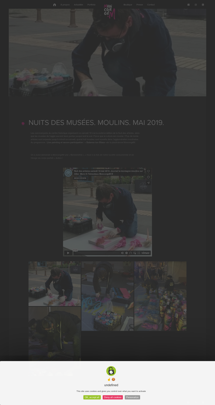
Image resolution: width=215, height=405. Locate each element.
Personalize (132, 397)
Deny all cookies (112, 397)
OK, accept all (92, 397)
